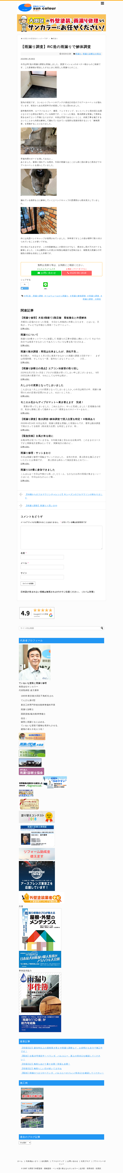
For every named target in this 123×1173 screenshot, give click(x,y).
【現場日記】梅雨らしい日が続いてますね (41, 1068)
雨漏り (79, 54)
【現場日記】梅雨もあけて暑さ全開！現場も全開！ (45, 1064)
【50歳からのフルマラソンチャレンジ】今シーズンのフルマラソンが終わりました (63, 496)
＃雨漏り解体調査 (78, 296)
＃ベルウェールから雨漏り (56, 296)
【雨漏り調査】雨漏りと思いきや (41, 506)
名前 (24, 553)
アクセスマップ (58, 1161)
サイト (24, 573)
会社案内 (45, 1161)
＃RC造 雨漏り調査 (33, 296)
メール (25, 563)
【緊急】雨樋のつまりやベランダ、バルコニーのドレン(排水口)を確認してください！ (62, 1073)
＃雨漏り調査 (93, 296)
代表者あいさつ (32, 1161)
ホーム (20, 1161)
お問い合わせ (72, 1161)
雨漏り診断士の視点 (92, 54)
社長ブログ (85, 1161)
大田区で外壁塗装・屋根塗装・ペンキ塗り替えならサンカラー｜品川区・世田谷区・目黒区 (64, 1168)
